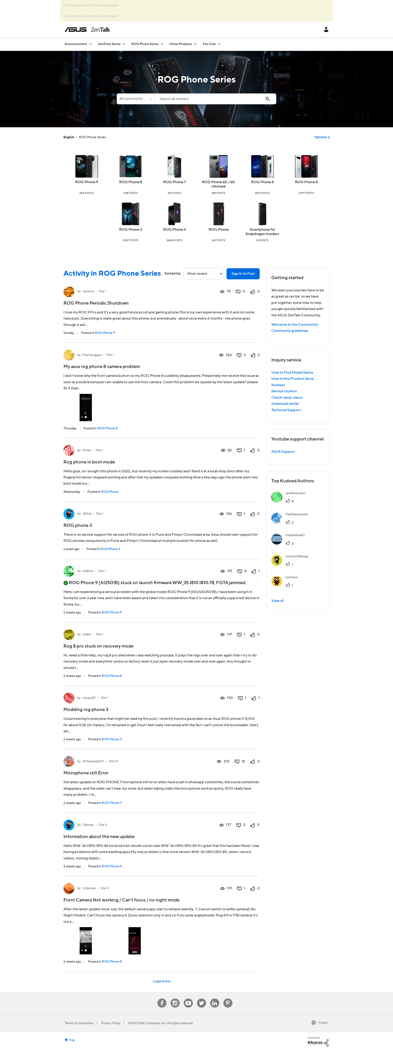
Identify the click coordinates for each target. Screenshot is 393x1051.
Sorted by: (172, 273)
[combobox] (215, 98)
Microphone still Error (85, 773)
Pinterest (227, 998)
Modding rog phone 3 (85, 710)
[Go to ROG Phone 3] (130, 214)
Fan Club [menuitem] (209, 44)
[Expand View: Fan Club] (219, 44)
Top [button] (72, 1040)
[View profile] (68, 291)
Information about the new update (98, 837)
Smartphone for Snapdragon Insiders (262, 231)
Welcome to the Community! (294, 324)
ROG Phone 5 (306, 182)
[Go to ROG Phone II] (174, 214)
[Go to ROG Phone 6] (262, 166)
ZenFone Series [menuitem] (109, 44)
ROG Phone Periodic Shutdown (96, 303)
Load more (161, 981)
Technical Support (286, 410)
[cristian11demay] (291, 564)
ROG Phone (219, 229)
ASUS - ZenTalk (87, 29)
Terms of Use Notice (79, 1023)
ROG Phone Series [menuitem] (145, 44)
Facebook (162, 998)
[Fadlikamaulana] (291, 522)
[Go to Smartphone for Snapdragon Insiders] (262, 214)
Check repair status (287, 397)
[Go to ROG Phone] (218, 214)
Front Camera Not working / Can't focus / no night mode (121, 900)
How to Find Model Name (292, 372)
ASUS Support (283, 451)
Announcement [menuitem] (76, 44)
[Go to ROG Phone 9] (86, 166)
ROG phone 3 (77, 525)
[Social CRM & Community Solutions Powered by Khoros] (318, 1041)
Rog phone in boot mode (89, 462)
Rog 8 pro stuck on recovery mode (98, 646)
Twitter (201, 998)
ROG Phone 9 (86, 182)
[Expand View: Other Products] (195, 44)
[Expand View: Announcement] (90, 44)
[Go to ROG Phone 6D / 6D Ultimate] (218, 166)
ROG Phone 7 (174, 182)
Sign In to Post (243, 273)
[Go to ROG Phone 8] (130, 166)
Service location (284, 391)
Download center (285, 403)
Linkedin (214, 998)
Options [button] (321, 137)
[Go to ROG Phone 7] (174, 166)
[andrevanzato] (290, 501)
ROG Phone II (174, 229)
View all (277, 600)
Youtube (188, 998)
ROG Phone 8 (130, 182)
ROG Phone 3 (130, 229)
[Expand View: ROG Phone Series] (162, 44)
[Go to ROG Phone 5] (306, 166)
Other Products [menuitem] (180, 44)
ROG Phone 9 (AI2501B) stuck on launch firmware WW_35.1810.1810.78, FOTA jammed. (157, 583)
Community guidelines (289, 330)
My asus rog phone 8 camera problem (101, 367)
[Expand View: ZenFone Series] (124, 44)
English (68, 137)
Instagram (175, 998)
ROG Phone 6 (262, 182)
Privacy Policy (111, 1023)
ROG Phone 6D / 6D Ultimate (218, 184)
